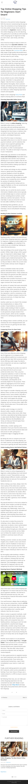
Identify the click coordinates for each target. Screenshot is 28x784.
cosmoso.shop (14, 782)
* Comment (4, 717)
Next (24, 697)
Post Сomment (14, 731)
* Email (3, 713)
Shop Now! (19, 94)
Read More (3, 772)
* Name (3, 710)
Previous (4, 697)
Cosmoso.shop (18, 50)
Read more (8, 19)
